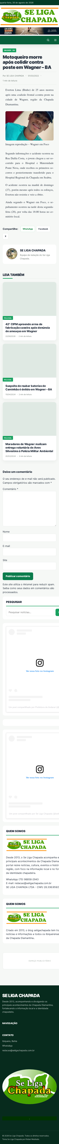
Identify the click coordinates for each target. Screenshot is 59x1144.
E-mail (6, 545)
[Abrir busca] (48, 40)
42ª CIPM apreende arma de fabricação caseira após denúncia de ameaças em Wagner (27, 328)
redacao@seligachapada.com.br (18, 1050)
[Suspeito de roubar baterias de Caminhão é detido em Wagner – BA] (29, 360)
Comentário (10, 488)
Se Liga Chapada (21, 995)
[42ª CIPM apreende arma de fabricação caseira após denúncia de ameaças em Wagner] (29, 299)
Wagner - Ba (9, 50)
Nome (6, 531)
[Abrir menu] (55, 40)
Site (5, 560)
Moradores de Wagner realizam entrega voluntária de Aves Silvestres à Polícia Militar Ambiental (29, 447)
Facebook (43, 229)
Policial (8, 318)
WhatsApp (28, 229)
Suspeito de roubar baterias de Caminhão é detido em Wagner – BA (28, 387)
